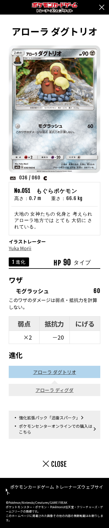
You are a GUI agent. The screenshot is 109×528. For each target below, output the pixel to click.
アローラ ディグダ (54, 389)
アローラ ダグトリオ (54, 371)
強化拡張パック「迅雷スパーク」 (49, 418)
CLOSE (59, 464)
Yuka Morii (20, 248)
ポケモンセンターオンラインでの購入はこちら (55, 429)
